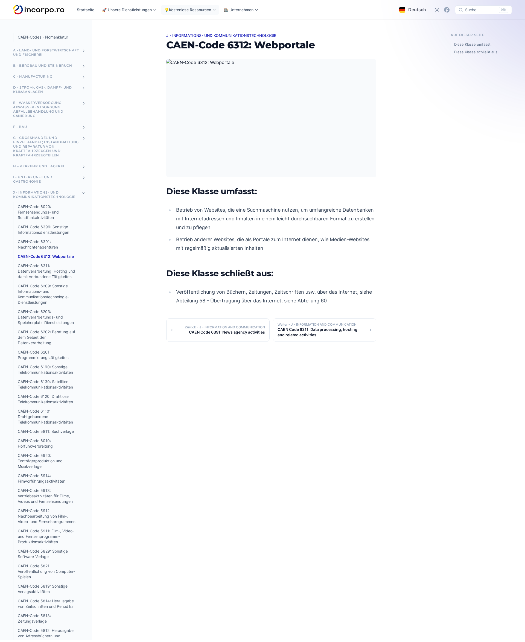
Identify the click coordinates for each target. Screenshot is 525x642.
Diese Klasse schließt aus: (476, 52)
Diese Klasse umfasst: (473, 44)
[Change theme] (437, 9)
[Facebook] (447, 10)
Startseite (85, 9)
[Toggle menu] (83, 51)
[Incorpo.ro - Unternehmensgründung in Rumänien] (39, 10)
